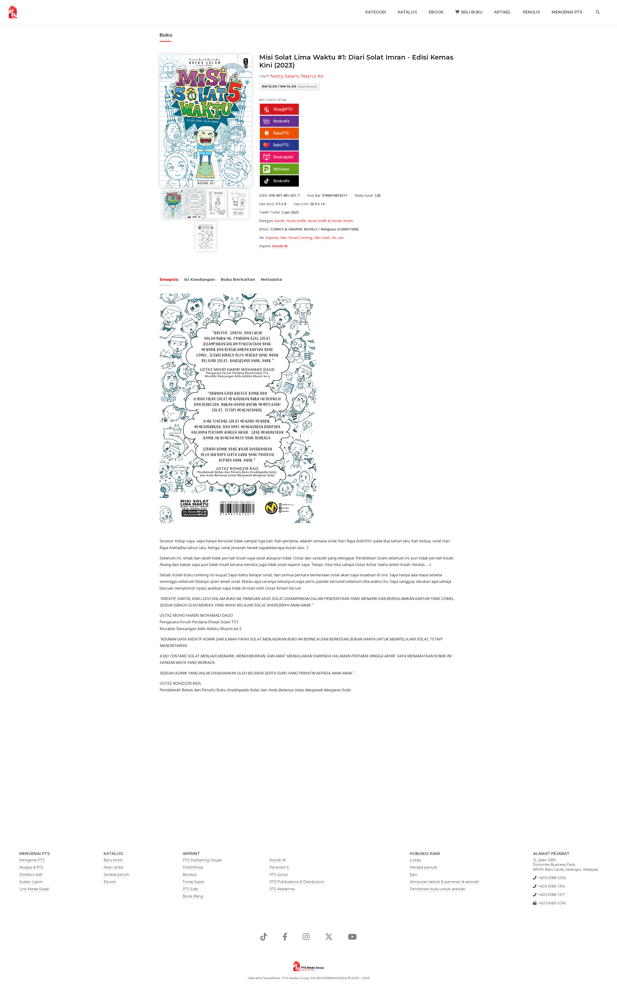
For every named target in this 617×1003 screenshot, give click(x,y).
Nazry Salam (284, 76)
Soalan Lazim (31, 882)
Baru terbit (113, 860)
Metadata (271, 279)
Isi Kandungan (199, 279)
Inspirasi (271, 237)
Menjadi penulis (423, 867)
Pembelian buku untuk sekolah (437, 889)
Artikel (502, 12)
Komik (279, 220)
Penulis (531, 12)
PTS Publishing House (202, 860)
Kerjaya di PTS (31, 867)
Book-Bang (193, 896)
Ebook (436, 12)
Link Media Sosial (34, 889)
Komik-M (280, 246)
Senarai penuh (116, 874)
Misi (283, 237)
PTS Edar (190, 889)
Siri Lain (338, 237)
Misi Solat (322, 237)
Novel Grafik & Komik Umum (330, 220)
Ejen (413, 874)
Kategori (375, 12)
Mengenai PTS (567, 12)
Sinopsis (169, 279)
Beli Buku (472, 12)
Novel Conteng (300, 237)
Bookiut (190, 874)
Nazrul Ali (312, 76)
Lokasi (415, 860)
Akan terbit (113, 867)
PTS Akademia (282, 889)
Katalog (407, 12)
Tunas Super (194, 882)
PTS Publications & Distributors (296, 882)
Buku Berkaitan (238, 279)
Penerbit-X (279, 867)
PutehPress (193, 867)
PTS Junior (278, 874)
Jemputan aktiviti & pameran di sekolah (444, 882)
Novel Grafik (296, 220)
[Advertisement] (304, 758)
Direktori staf (30, 874)
